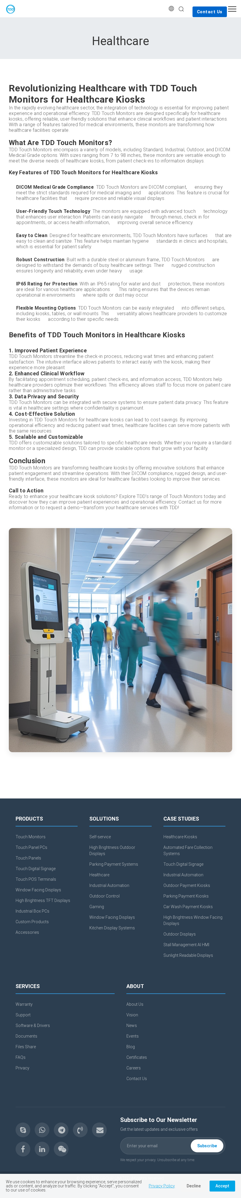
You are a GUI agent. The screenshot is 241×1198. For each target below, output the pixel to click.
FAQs (21, 1057)
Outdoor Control (104, 896)
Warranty (24, 1004)
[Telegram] (61, 1130)
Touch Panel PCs (31, 847)
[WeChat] (61, 1149)
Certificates (136, 1057)
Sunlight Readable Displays (188, 955)
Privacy (22, 1068)
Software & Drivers (33, 1025)
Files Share (26, 1046)
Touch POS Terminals (36, 879)
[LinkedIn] (42, 1149)
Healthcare (99, 874)
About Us (134, 1004)
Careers (133, 1068)
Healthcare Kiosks (180, 836)
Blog (130, 1046)
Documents (26, 1036)
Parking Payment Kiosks (186, 896)
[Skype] (23, 1130)
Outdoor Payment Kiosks (186, 885)
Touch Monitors (31, 836)
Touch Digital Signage (36, 868)
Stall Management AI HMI (186, 944)
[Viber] (80, 1130)
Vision (132, 1015)
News (131, 1025)
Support (23, 1015)
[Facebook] (23, 1149)
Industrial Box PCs (32, 911)
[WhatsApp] (42, 1130)
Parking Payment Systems (113, 864)
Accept (222, 1186)
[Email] (99, 1130)
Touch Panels (28, 858)
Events (132, 1036)
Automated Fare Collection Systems (187, 850)
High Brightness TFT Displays (43, 900)
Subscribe (207, 1145)
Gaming (96, 906)
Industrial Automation (109, 885)
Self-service (100, 836)
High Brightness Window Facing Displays (192, 920)
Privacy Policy (162, 1186)
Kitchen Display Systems (112, 928)
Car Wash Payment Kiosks (188, 906)
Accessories (27, 932)
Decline (194, 1186)
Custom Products (32, 921)
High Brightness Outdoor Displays (112, 850)
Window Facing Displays (38, 890)
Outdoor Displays (179, 934)
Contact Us (209, 11)
